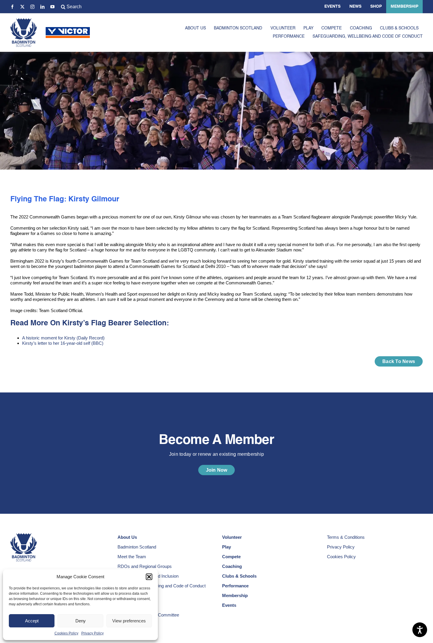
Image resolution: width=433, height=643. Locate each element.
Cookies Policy (66, 633)
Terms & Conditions (346, 537)
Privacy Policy (92, 633)
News (355, 6)
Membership (404, 6)
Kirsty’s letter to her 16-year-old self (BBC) (62, 343)
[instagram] (32, 7)
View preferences (129, 620)
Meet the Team (132, 556)
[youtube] (52, 7)
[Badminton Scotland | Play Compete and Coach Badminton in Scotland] (23, 20)
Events (332, 6)
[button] (149, 577)
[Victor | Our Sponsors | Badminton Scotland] (68, 29)
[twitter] (22, 7)
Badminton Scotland (137, 546)
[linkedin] (42, 7)
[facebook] (12, 7)
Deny (80, 620)
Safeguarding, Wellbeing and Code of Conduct (162, 585)
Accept (32, 620)
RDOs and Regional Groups (145, 566)
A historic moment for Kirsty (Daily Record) (63, 337)
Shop (376, 6)
